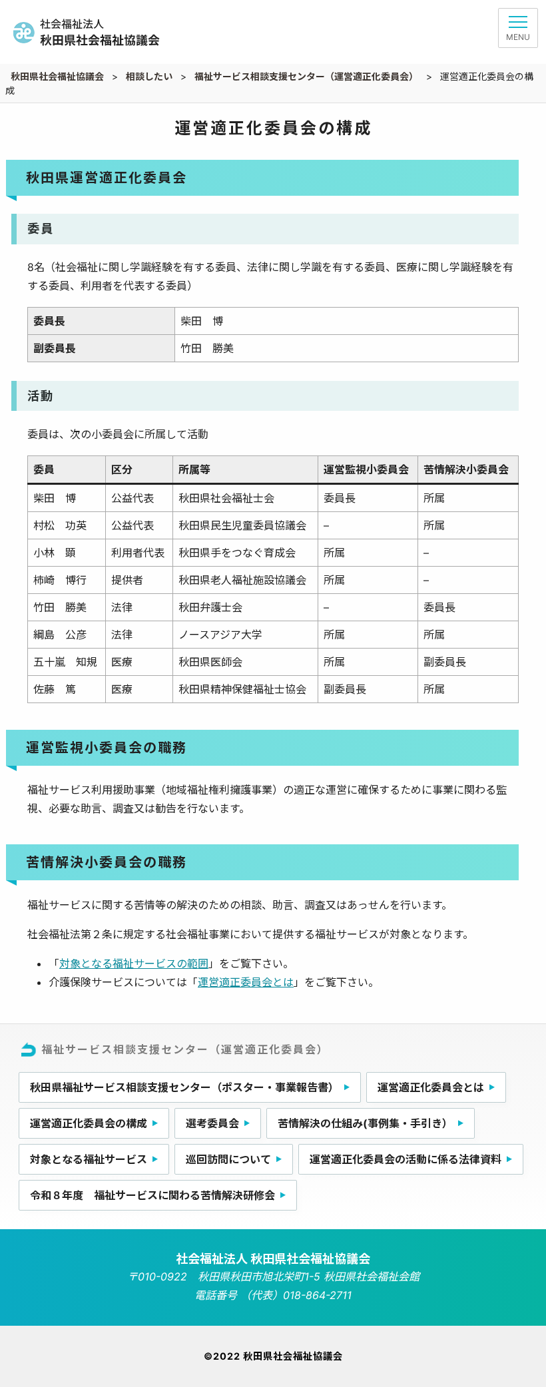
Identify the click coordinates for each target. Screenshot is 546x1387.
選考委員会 (212, 1123)
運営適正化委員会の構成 (88, 1123)
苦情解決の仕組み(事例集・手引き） (365, 1123)
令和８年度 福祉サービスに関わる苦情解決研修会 (152, 1195)
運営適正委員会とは (246, 982)
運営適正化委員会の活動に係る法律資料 (405, 1159)
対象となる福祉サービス (88, 1159)
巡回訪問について (228, 1159)
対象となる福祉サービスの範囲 (133, 963)
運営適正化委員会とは (431, 1087)
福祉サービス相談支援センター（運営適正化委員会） (185, 1049)
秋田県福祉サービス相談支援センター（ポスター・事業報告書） (184, 1087)
